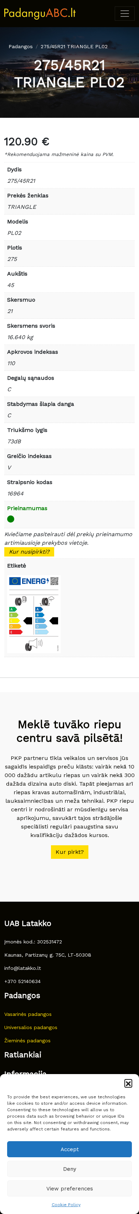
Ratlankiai (22, 1054)
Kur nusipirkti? (29, 551)
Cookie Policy (66, 1204)
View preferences (69, 1188)
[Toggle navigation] (125, 13)
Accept (70, 1149)
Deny (69, 1169)
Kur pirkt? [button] (70, 851)
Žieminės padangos (27, 1040)
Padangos (21, 46)
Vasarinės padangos (28, 1014)
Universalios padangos (30, 1027)
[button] (128, 1083)
